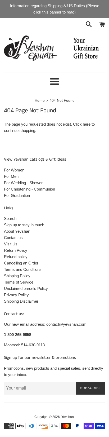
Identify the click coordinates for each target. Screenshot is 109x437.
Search (10, 218)
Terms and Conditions (23, 269)
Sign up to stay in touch (24, 225)
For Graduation (17, 195)
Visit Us (10, 244)
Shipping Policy (17, 275)
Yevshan (67, 417)
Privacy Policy (16, 295)
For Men (11, 176)
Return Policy (15, 250)
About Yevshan (17, 231)
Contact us (13, 237)
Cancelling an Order (21, 263)
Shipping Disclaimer (21, 301)
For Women (14, 170)
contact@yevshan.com (66, 324)
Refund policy (16, 256)
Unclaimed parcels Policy (26, 288)
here (86, 124)
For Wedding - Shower (23, 182)
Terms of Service (18, 282)
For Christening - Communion (29, 189)
